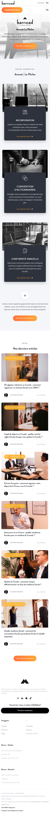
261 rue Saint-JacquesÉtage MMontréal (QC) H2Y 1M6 (10, 779)
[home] (8, 3)
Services (4, 730)
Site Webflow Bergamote (8, 807)
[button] (47, 10)
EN (47, 3)
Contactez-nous (12, 10)
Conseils (40, 3)
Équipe (4, 726)
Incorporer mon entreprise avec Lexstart (12, 810)
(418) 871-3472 (32, 734)
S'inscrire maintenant (25, 711)
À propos (29, 726)
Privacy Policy (36, 802)
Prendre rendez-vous (25, 46)
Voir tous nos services (25, 318)
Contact (29, 730)
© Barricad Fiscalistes (7, 793)
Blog (3, 734)
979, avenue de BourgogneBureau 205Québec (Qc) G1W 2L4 (11, 754)
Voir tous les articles (25, 658)
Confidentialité (19, 793)
